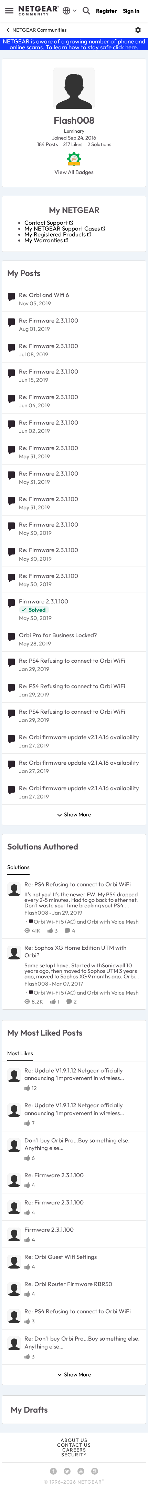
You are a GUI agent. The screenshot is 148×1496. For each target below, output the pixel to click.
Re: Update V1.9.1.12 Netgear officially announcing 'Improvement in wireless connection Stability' (73, 1074)
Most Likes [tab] (20, 1053)
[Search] (86, 11)
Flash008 (36, 912)
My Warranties (43, 240)
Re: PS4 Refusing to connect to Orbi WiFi (72, 660)
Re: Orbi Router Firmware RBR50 (68, 1284)
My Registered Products (55, 234)
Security (74, 1455)
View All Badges (74, 172)
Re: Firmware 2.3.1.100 (48, 320)
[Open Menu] (138, 30)
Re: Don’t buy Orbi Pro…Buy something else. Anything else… (82, 1342)
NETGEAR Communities (39, 30)
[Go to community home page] (39, 11)
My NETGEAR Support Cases (62, 228)
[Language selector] (70, 11)
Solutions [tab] (18, 867)
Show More (77, 815)
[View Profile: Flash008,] (14, 889)
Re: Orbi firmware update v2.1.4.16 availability (79, 737)
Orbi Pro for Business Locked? (58, 635)
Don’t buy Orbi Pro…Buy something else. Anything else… (77, 1144)
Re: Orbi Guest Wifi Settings (60, 1256)
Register (106, 10)
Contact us (74, 1445)
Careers (74, 1450)
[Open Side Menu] (9, 11)
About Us (74, 1440)
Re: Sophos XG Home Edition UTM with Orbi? (75, 951)
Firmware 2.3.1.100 (43, 601)
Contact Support (46, 222)
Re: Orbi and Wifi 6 (44, 294)
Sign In (131, 10)
